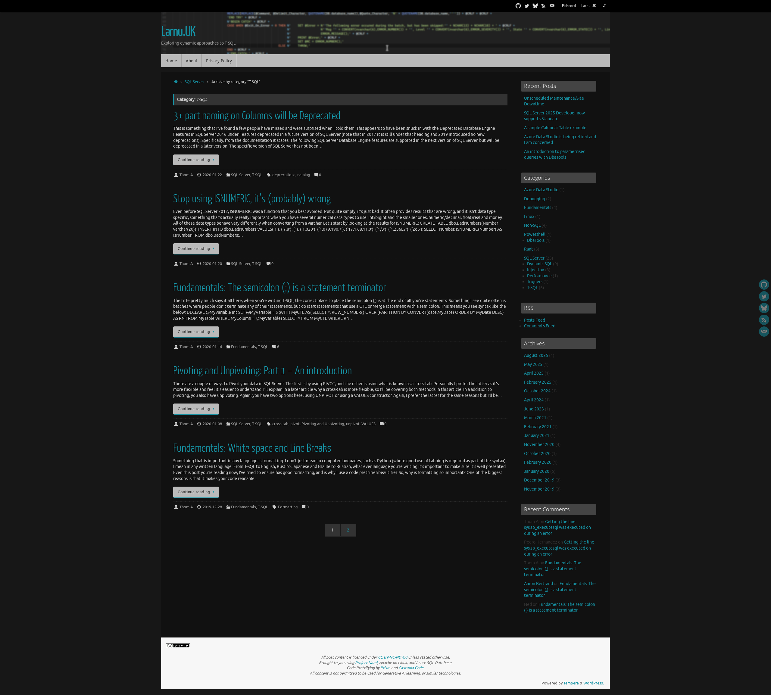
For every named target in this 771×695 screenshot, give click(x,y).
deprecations (283, 175)
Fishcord (569, 6)
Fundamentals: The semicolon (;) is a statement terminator (279, 288)
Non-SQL (532, 225)
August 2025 (536, 355)
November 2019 (539, 489)
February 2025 (537, 382)
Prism (385, 667)
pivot (295, 424)
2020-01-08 (212, 424)
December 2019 (539, 480)
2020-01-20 (212, 263)
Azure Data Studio (541, 189)
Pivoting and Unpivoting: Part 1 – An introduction (262, 371)
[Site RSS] (543, 6)
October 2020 (537, 453)
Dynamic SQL (539, 263)
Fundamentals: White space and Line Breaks (252, 448)
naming (303, 175)
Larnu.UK (588, 6)
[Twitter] (527, 6)
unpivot (353, 424)
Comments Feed (539, 326)
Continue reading (194, 159)
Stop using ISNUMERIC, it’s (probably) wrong (252, 199)
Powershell (534, 234)
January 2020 (536, 471)
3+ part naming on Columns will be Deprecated (256, 116)
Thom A (186, 175)
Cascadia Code (410, 667)
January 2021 (536, 435)
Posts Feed (534, 320)
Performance (539, 276)
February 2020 (537, 462)
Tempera (571, 683)
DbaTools (536, 240)
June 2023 (534, 409)
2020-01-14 (212, 346)
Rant (528, 249)
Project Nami (366, 662)
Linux (529, 216)
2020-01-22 (212, 175)
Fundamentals (243, 346)
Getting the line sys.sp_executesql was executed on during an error (557, 527)
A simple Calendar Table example (555, 127)
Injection (535, 270)
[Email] (552, 6)
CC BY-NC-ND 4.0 (392, 657)
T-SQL (257, 175)
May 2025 (533, 364)
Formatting (288, 507)
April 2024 (534, 400)
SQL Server (194, 81)
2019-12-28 (212, 507)
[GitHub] (518, 6)
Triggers (534, 281)
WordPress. (593, 683)
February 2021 (537, 426)
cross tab (280, 424)
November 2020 (539, 444)
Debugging (534, 198)
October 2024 (537, 391)
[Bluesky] (535, 6)
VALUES (368, 424)
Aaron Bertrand (538, 583)
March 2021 (535, 417)
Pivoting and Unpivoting (322, 424)
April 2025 (534, 373)
